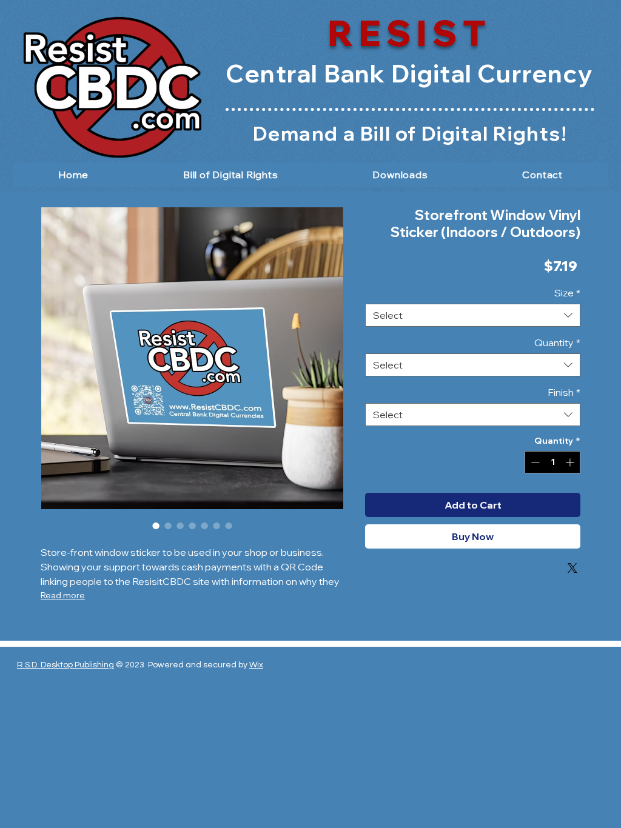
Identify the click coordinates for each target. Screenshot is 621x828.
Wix (256, 665)
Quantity (557, 342)
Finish (564, 392)
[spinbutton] (552, 462)
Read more (63, 595)
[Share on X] (572, 568)
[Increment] (571, 462)
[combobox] (472, 315)
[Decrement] (534, 462)
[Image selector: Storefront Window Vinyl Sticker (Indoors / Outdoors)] (156, 525)
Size (567, 293)
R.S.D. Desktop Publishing (65, 665)
